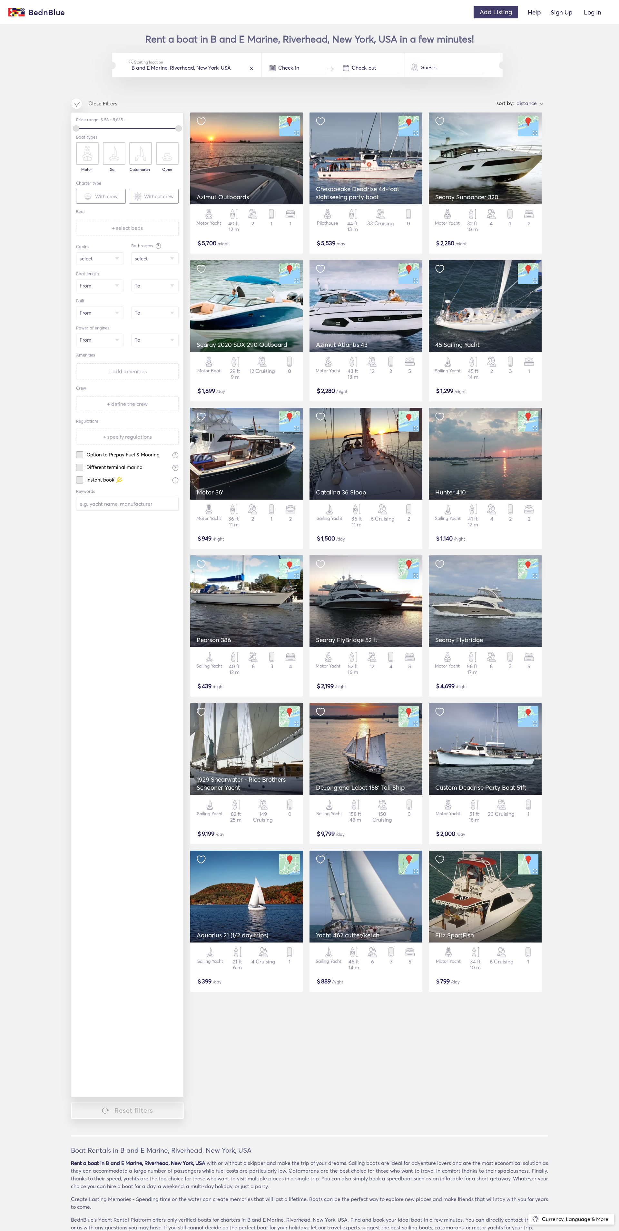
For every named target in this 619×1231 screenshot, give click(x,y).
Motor (86, 169)
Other (167, 169)
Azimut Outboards (223, 197)
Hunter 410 (450, 492)
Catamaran (140, 169)
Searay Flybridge (459, 640)
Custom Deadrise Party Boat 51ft (480, 787)
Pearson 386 (214, 640)
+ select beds (127, 228)
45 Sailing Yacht (457, 344)
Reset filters (133, 1110)
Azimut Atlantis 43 (342, 344)
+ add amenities (127, 371)
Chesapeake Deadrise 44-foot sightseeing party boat (357, 193)
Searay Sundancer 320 (466, 197)
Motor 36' (210, 492)
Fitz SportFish (454, 935)
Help (534, 12)
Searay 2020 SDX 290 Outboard (242, 344)
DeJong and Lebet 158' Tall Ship (360, 787)
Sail (113, 169)
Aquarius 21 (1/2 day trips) (232, 935)
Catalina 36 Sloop (341, 492)
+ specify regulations (127, 437)
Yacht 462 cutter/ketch (347, 935)
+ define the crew (127, 404)
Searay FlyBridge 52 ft (347, 640)
